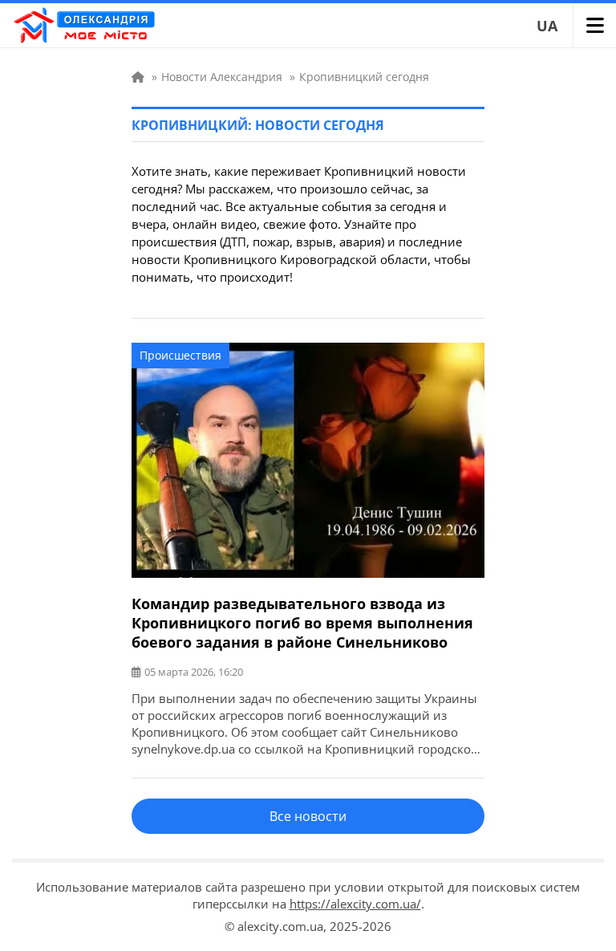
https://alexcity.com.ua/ (355, 904)
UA (547, 25)
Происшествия (180, 355)
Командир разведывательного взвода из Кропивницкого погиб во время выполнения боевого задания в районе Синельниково (302, 623)
